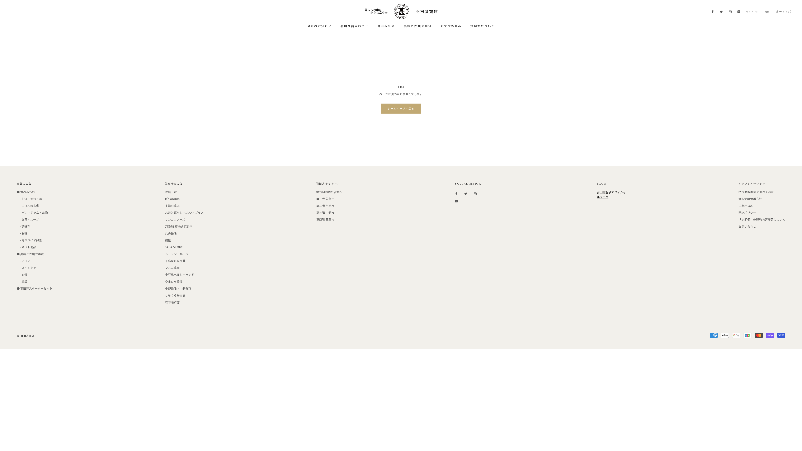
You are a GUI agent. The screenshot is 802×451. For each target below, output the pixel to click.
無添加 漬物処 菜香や (179, 226)
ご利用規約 (746, 206)
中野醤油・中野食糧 (178, 288)
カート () (784, 11)
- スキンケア (26, 268)
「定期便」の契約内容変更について (762, 219)
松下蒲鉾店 (172, 302)
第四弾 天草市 (325, 219)
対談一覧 (171, 192)
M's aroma (172, 199)
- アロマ (23, 261)
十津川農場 (172, 206)
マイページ (752, 11)
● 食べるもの (26, 192)
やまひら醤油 (174, 281)
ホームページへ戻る (401, 108)
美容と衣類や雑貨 (418, 26)
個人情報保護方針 (750, 199)
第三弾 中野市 (325, 212)
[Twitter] (721, 11)
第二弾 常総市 (325, 206)
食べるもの (386, 26)
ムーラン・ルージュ (178, 254)
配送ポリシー (747, 212)
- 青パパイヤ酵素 (29, 240)
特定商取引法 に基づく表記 (756, 192)
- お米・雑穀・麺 (29, 199)
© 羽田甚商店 (25, 335)
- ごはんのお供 (28, 206)
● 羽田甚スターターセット (34, 288)
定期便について (482, 26)
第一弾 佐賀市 (325, 199)
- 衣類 (22, 274)
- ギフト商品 (26, 247)
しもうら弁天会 (175, 295)
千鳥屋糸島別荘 (175, 261)
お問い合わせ (747, 226)
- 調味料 (23, 226)
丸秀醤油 (171, 233)
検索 (767, 11)
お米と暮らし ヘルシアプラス (184, 212)
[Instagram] (730, 11)
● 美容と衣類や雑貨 (30, 254)
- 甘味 (22, 233)
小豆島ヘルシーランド (179, 274)
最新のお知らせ (319, 26)
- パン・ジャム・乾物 (32, 212)
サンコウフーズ (175, 219)
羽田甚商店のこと (354, 26)
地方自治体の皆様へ (329, 192)
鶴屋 (168, 240)
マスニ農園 (172, 268)
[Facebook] (712, 11)
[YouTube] (738, 11)
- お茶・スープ (28, 219)
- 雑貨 (22, 281)
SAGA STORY (174, 247)
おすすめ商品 (451, 26)
